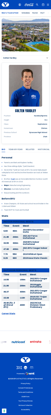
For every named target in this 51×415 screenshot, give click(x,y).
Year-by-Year (15, 149)
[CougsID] (20, 4)
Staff (42, 13)
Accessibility (25, 409)
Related (30, 149)
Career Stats (8, 313)
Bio (3, 149)
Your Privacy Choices (26, 401)
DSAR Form (25, 396)
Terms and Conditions (25, 392)
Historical (44, 149)
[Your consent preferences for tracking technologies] (4, 411)
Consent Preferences (25, 388)
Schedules (26, 13)
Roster (35, 13)
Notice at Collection (25, 405)
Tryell (13, 179)
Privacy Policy (25, 383)
